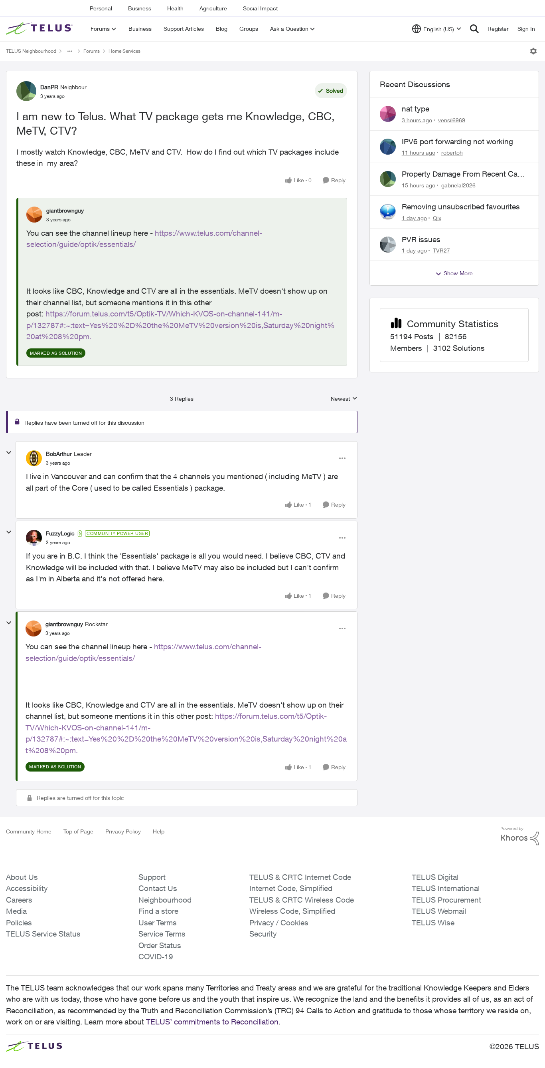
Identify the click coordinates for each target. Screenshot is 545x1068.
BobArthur (59, 453)
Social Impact (260, 8)
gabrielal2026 (458, 185)
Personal (101, 8)
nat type (415, 108)
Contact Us (157, 888)
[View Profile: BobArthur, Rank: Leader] (34, 458)
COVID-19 (155, 956)
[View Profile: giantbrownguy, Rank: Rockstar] (33, 628)
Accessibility (27, 888)
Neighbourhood (165, 899)
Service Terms (162, 933)
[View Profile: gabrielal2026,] (388, 179)
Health (175, 8)
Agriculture (213, 8)
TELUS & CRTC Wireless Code (301, 899)
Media (16, 911)
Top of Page (78, 831)
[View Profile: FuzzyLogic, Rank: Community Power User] (34, 538)
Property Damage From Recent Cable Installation (464, 174)
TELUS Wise (433, 922)
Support (152, 877)
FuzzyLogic (60, 533)
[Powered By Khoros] (520, 836)
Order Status (159, 945)
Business (139, 8)
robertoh (452, 152)
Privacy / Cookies (278, 922)
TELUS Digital (435, 877)
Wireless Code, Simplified (292, 911)
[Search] (474, 29)
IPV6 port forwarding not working (457, 141)
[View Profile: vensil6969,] (388, 114)
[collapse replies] (9, 452)
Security (263, 933)
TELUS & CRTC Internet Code (300, 877)
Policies (19, 922)
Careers (19, 899)
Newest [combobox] (344, 399)
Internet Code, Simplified (290, 888)
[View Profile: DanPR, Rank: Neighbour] (26, 91)
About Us (22, 877)
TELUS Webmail (439, 911)
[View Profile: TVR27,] (388, 245)
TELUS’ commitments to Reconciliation (212, 1021)
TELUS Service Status (43, 933)
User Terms (157, 922)
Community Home (28, 831)
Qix (437, 218)
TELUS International (446, 888)
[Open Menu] (533, 51)
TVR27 (441, 250)
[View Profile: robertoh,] (388, 147)
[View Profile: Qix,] (388, 212)
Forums (91, 51)
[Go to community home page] (40, 28)
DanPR (49, 87)
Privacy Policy (123, 831)
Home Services (124, 51)
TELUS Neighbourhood (31, 51)
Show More (458, 273)
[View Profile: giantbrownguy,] (34, 215)
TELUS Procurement (446, 899)
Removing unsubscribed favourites (461, 206)
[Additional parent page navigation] (70, 51)
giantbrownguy (65, 210)
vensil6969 (451, 120)
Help (158, 831)
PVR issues (421, 239)
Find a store (158, 911)
